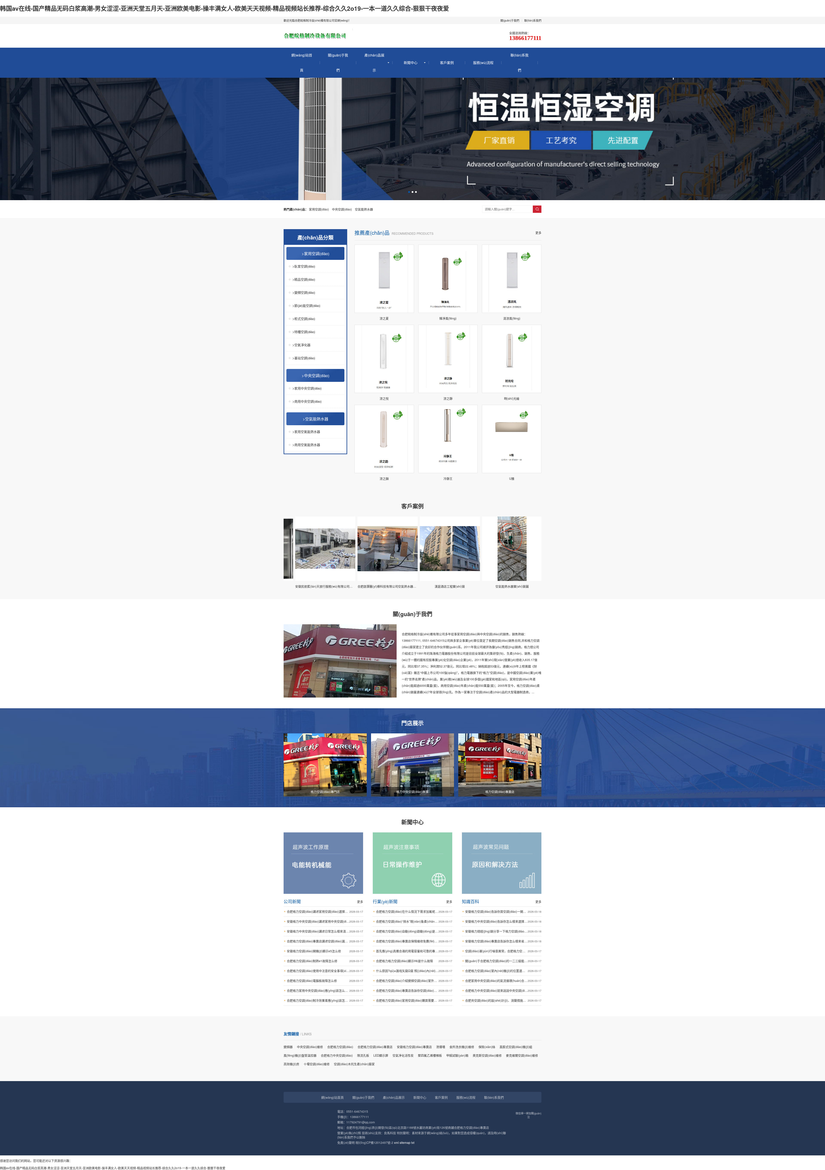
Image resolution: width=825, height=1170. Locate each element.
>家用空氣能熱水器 (306, 431)
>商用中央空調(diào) (307, 401)
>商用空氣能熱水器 (306, 444)
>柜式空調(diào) (303, 318)
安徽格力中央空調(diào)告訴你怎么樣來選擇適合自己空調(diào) (503, 921)
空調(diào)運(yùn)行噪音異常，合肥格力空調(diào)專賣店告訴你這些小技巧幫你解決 (503, 951)
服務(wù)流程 (483, 62)
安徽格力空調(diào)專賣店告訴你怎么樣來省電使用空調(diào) (503, 941)
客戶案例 (447, 62)
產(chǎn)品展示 (374, 63)
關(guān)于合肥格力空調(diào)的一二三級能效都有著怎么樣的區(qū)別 (503, 961)
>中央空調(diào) (315, 375)
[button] (409, 192)
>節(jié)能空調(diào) (306, 305)
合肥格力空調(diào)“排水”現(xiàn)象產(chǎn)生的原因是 (414, 921)
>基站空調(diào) (303, 358)
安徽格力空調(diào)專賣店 (414, 1047)
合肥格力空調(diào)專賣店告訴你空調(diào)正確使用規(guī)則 (414, 990)
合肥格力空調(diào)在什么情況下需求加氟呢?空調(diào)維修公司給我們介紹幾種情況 (414, 911)
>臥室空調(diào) (303, 266)
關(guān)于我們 (509, 20)
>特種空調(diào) (303, 331)
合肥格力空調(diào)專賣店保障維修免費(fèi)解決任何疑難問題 (414, 941)
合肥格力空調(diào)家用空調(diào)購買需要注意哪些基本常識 (414, 1000)
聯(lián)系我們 (532, 20)
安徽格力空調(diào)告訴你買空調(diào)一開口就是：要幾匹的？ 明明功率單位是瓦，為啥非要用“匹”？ (503, 911)
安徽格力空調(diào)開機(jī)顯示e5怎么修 (325, 951)
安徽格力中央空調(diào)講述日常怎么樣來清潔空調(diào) (325, 931)
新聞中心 (410, 62)
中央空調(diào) (342, 209)
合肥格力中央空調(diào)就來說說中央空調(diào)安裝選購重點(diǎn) (503, 990)
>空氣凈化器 (301, 345)
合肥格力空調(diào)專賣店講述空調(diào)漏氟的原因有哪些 (325, 941)
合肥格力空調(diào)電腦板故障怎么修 (325, 980)
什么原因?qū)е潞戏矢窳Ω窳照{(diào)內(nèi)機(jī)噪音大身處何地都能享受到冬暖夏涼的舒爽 (414, 971)
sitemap (405, 1142)
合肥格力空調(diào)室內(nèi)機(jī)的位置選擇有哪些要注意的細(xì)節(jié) (503, 971)
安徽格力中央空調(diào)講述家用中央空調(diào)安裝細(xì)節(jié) (325, 921)
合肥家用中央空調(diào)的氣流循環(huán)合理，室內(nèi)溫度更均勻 (503, 980)
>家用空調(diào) (315, 253)
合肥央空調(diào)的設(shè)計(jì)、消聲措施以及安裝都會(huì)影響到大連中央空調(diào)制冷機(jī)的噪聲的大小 (503, 1000)
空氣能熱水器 (364, 209)
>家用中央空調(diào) (307, 388)
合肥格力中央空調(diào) (337, 1055)
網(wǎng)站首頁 (301, 63)
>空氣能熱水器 (315, 419)
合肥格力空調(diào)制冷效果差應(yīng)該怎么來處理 (325, 1000)
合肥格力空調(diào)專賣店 (375, 1047)
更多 (538, 232)
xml (396, 1142)
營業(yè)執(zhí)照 (349, 1133)
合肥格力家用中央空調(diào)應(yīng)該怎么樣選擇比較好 (325, 990)
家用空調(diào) (319, 209)
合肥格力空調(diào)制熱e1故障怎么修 (325, 961)
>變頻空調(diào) (303, 292)
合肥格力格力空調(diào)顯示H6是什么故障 (414, 961)
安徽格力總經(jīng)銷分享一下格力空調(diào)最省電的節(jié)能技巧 (503, 931)
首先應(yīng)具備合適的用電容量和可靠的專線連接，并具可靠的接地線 (414, 951)
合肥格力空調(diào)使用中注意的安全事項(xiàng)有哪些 (325, 971)
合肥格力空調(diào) (340, 1047)
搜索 (537, 209)
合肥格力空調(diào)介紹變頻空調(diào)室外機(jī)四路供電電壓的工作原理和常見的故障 (414, 980)
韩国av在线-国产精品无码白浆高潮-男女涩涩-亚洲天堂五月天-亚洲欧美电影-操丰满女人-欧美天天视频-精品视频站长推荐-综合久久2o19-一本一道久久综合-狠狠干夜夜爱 (224, 8)
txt (412, 1142)
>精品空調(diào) (303, 279)
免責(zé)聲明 (346, 1142)
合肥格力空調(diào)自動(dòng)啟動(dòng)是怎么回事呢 (414, 931)
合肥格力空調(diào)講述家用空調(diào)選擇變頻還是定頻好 (325, 911)
